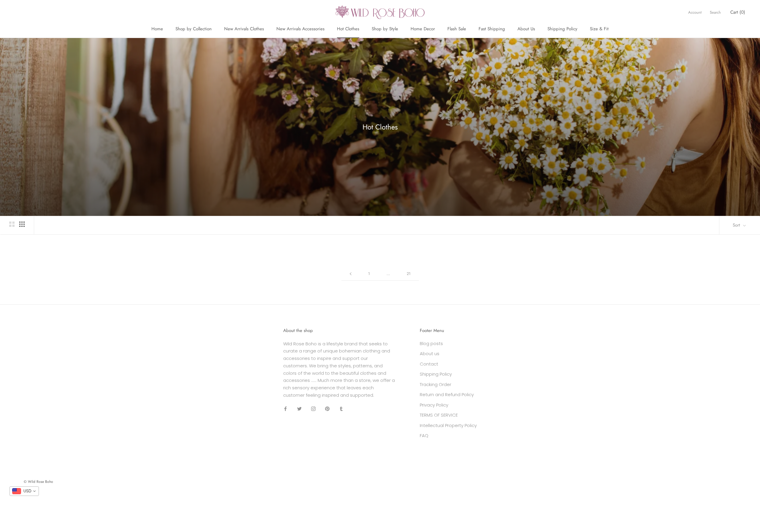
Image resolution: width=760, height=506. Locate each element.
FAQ (424, 435)
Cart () (737, 12)
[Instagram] (313, 408)
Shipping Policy (562, 29)
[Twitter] (299, 408)
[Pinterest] (327, 408)
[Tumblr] (341, 408)
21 (409, 273)
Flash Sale (456, 29)
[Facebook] (285, 408)
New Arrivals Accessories (300, 29)
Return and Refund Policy (447, 394)
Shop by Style (385, 29)
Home (157, 29)
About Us (526, 29)
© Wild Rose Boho (38, 481)
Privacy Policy (434, 405)
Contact (429, 364)
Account (695, 12)
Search (715, 12)
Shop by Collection (193, 29)
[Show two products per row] (12, 224)
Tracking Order (435, 384)
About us (429, 353)
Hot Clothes (348, 29)
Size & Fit (599, 29)
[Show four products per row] (22, 224)
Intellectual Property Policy (448, 425)
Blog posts (431, 343)
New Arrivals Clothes (244, 29)
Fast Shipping (492, 29)
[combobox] (24, 491)
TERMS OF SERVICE (439, 415)
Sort (737, 225)
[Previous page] (350, 274)
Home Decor (423, 29)
